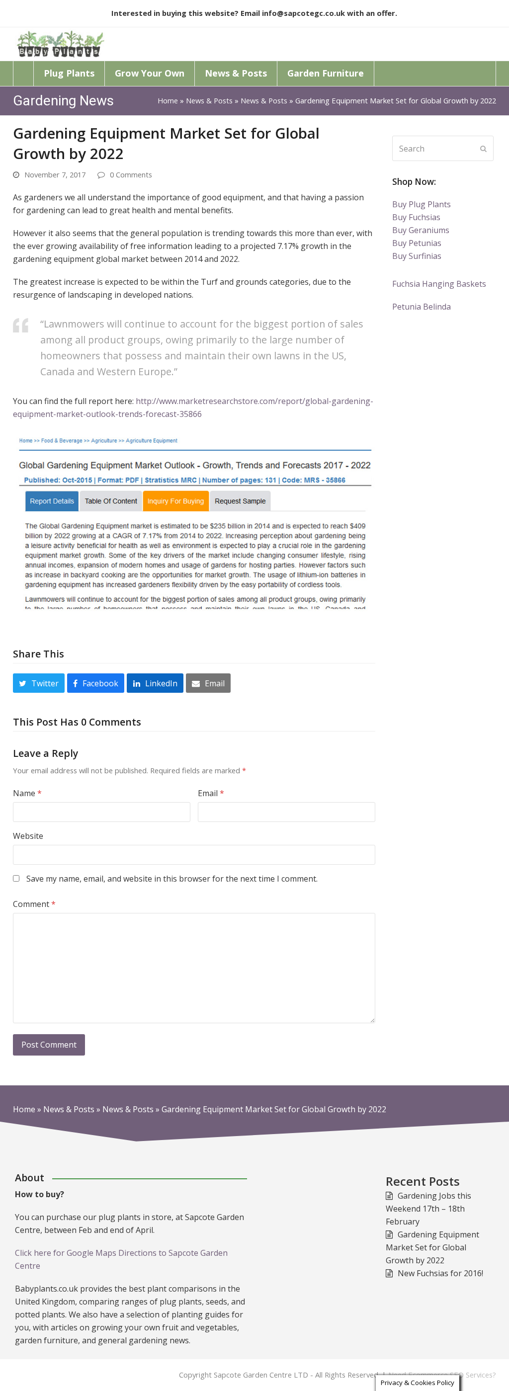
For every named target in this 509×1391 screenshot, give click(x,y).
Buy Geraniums (420, 230)
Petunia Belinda (421, 306)
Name (27, 793)
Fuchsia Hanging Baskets (439, 283)
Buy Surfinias (416, 255)
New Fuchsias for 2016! (440, 1273)
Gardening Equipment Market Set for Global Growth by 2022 (432, 1247)
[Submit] (483, 149)
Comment (34, 904)
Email (211, 793)
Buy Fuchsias (416, 217)
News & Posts (209, 100)
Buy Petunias (416, 243)
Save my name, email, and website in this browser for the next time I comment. (172, 878)
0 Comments (131, 174)
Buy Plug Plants (421, 204)
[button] (39, 682)
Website (28, 835)
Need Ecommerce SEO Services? (442, 1375)
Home (168, 100)
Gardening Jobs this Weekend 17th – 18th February (428, 1208)
